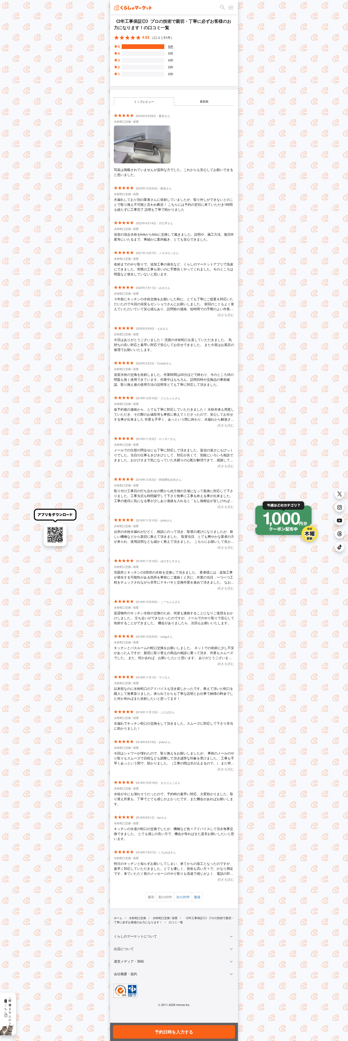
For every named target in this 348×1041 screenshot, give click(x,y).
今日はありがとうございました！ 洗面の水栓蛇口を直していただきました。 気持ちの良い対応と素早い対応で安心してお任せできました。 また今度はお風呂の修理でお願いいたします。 (174, 344)
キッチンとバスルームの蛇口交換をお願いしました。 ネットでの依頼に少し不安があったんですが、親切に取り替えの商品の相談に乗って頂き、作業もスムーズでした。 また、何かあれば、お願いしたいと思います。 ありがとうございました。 (174, 652)
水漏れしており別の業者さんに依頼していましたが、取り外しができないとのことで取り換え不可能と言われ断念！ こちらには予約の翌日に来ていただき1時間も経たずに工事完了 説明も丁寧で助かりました (173, 204)
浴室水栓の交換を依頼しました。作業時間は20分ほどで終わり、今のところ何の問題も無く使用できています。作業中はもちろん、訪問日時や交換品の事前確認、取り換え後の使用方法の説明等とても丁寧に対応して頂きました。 (174, 379)
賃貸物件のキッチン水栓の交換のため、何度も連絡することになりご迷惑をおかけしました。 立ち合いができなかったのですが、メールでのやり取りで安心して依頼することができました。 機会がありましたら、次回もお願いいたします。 (174, 617)
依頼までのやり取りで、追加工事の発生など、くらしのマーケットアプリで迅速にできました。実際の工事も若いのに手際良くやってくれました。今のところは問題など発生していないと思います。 (173, 269)
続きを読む (226, 314)
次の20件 (183, 896)
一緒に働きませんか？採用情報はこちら (8, 1010)
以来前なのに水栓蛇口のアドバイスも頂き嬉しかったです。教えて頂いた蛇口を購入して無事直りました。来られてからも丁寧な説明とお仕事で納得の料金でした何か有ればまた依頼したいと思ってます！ (173, 693)
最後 (197, 896)
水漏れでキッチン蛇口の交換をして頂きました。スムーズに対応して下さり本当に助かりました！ (173, 726)
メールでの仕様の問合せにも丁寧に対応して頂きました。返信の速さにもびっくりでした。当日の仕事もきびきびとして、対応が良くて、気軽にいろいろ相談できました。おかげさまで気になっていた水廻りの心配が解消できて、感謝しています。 (173, 455)
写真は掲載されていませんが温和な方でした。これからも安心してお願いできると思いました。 (173, 172)
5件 (170, 46)
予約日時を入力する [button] (174, 1032)
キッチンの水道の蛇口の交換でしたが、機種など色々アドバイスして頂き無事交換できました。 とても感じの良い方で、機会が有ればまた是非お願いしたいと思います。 (174, 833)
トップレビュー (144, 101)
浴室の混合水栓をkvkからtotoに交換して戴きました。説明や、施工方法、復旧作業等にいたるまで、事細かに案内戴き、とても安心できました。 (174, 237)
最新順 (204, 101)
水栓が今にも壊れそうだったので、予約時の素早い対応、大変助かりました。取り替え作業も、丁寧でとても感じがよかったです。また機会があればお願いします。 (173, 798)
